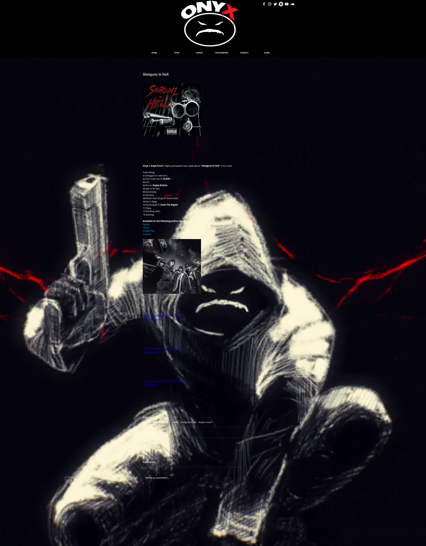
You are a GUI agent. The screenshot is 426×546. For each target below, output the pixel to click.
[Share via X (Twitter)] (152, 432)
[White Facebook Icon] (264, 4)
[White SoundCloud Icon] (292, 4)
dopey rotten (205, 422)
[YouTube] (286, 4)
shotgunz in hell (188, 422)
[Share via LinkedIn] (160, 432)
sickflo (175, 422)
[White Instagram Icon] (269, 4)
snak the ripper (150, 422)
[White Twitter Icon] (275, 4)
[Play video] (172, 330)
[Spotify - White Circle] (281, 4)
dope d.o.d (165, 422)
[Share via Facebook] (144, 432)
